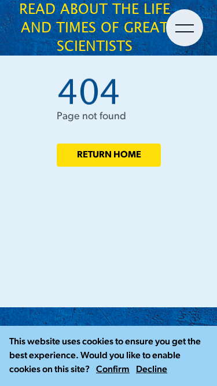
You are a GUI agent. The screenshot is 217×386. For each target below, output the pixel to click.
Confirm (113, 369)
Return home (108, 155)
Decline (151, 369)
